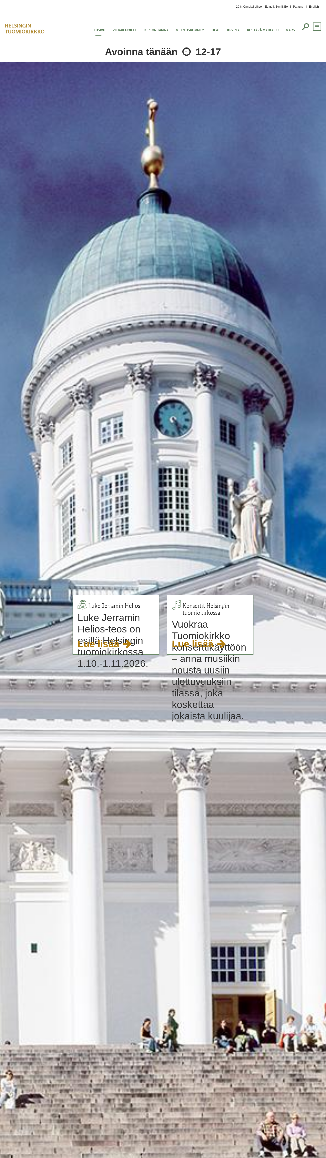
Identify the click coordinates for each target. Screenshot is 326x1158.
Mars (290, 30)
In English (312, 6)
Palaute (298, 6)
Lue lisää (100, 643)
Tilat (215, 30)
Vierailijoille (125, 30)
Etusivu (98, 30)
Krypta (233, 30)
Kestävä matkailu (263, 30)
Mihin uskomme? (190, 30)
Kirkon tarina (156, 30)
